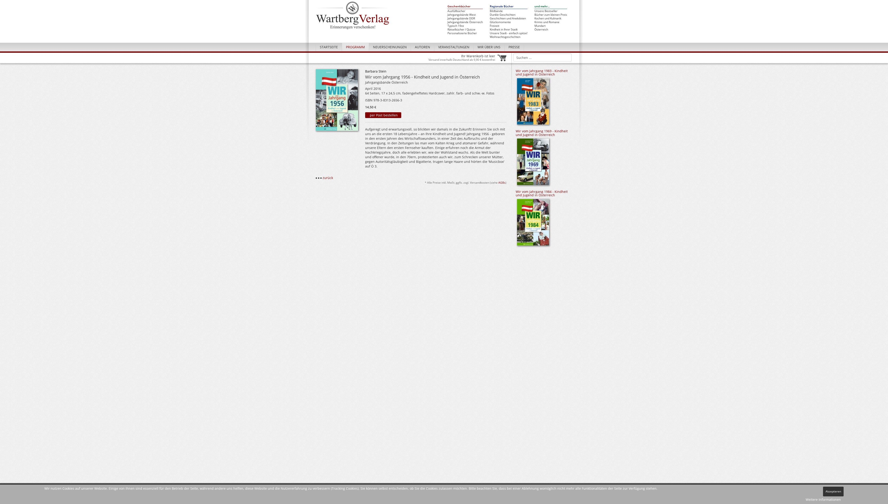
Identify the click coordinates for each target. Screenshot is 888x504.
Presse (514, 47)
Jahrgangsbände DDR (461, 18)
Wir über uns (489, 47)
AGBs (502, 182)
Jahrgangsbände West (461, 14)
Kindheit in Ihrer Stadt (504, 29)
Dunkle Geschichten (502, 14)
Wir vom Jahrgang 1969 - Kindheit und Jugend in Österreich (542, 133)
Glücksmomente (500, 22)
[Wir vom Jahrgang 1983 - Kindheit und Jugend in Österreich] (533, 103)
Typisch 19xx (455, 25)
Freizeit (494, 25)
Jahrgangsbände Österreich (465, 22)
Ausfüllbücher (456, 11)
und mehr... (542, 6)
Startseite (329, 47)
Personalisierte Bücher (462, 33)
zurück (328, 178)
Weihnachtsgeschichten (505, 37)
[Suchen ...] (567, 57)
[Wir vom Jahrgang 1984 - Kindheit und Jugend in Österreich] (533, 224)
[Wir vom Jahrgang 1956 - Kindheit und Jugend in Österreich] (337, 101)
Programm (355, 47)
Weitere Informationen (823, 499)
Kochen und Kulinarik (547, 18)
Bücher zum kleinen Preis (550, 14)
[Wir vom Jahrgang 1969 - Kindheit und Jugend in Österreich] (533, 163)
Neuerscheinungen (390, 47)
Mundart (540, 25)
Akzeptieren (833, 491)
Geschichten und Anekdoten (508, 18)
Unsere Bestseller (546, 11)
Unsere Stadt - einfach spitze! (508, 33)
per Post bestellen (383, 115)
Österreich (541, 29)
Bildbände (496, 11)
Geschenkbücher (458, 6)
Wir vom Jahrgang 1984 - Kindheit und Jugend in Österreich (542, 193)
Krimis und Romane (546, 22)
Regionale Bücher (501, 6)
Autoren (422, 47)
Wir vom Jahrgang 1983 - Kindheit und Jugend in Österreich (542, 72)
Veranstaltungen (453, 47)
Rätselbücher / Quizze (461, 29)
